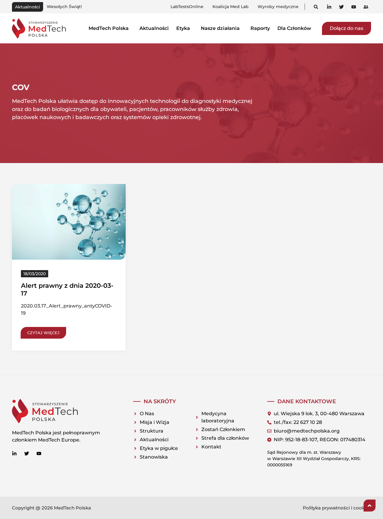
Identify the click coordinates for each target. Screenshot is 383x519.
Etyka (183, 28)
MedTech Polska (109, 28)
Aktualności (154, 28)
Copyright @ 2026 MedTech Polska (51, 508)
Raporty (260, 28)
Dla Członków (294, 28)
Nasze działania (220, 28)
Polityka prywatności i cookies (337, 508)
